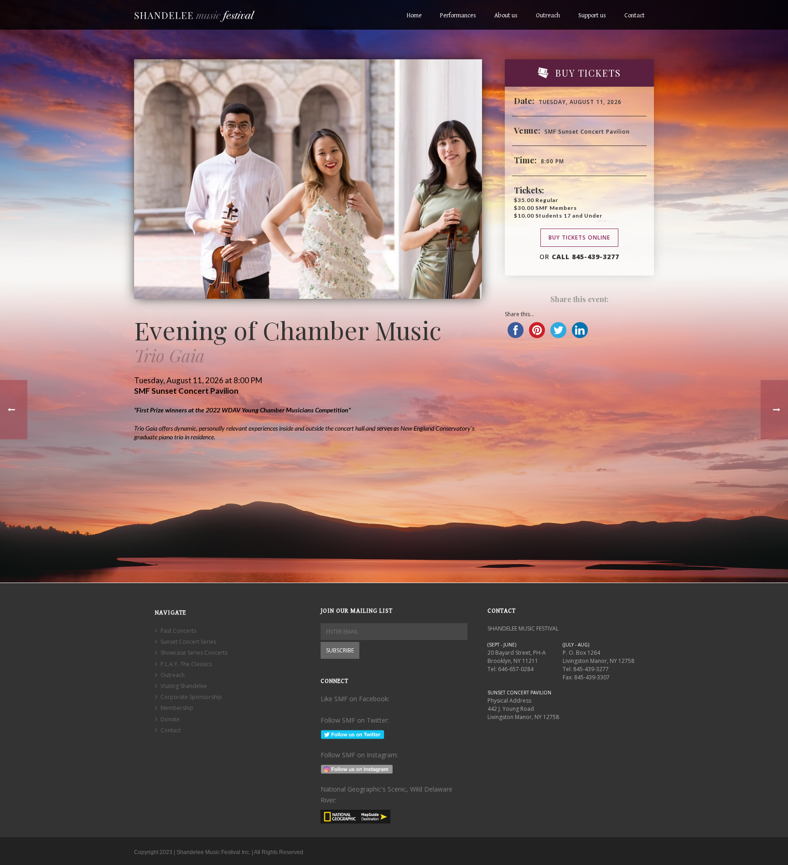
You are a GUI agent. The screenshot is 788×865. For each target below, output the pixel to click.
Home (414, 15)
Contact (634, 15)
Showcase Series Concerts (194, 653)
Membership (177, 708)
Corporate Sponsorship (191, 697)
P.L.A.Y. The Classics (186, 664)
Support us (592, 15)
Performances (458, 15)
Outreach (548, 15)
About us (506, 15)
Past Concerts (178, 631)
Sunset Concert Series (188, 642)
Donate (170, 719)
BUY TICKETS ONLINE (579, 237)
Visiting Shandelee (184, 686)
